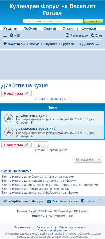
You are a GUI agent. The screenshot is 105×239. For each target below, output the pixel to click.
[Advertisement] (52, 65)
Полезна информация (52, 230)
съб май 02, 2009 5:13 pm (75, 133)
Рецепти (10, 28)
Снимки (49, 28)
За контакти (45, 227)
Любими (30, 28)
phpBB (37, 211)
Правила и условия (72, 227)
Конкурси (88, 28)
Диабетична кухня (24, 85)
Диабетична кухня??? (35, 129)
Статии (68, 28)
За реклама (22, 227)
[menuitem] (14, 35)
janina (50, 119)
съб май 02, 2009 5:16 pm (75, 119)
